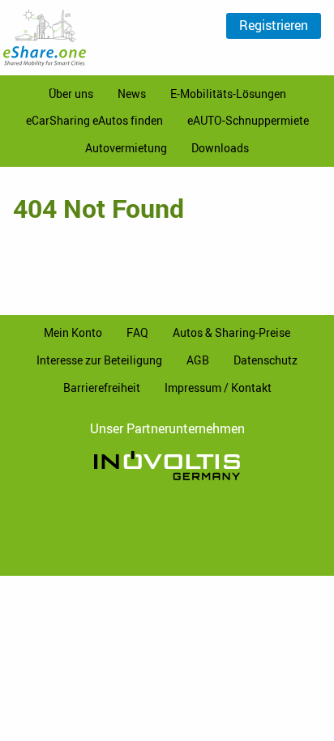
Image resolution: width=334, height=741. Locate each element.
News (132, 93)
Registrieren (273, 25)
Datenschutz (265, 360)
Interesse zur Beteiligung (99, 360)
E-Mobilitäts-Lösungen (228, 93)
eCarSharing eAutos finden (94, 120)
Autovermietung (126, 147)
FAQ (137, 332)
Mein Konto (73, 332)
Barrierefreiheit (101, 387)
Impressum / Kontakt (218, 387)
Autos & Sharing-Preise (231, 332)
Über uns (71, 93)
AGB (197, 360)
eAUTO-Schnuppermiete (248, 120)
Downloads (220, 147)
